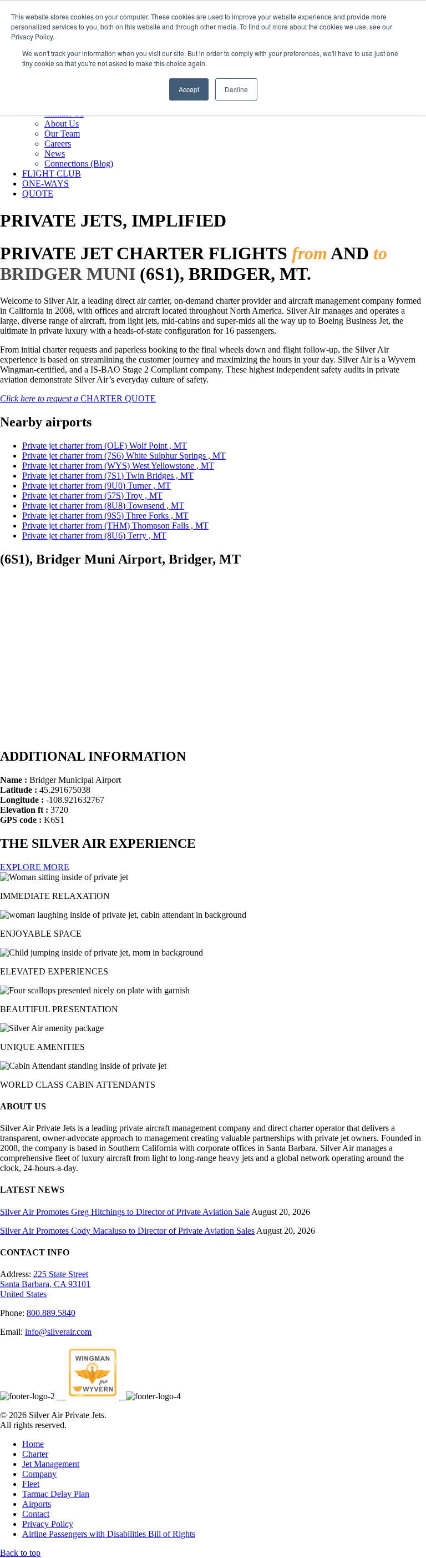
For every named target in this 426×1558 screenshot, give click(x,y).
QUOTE (37, 193)
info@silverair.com (58, 1331)
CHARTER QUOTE (78, 398)
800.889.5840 (51, 1313)
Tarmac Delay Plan (55, 1494)
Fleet (30, 1484)
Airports (36, 1504)
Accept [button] (189, 89)
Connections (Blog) (78, 163)
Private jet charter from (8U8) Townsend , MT (103, 505)
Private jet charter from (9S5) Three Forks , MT (105, 515)
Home (33, 1444)
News (54, 153)
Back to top (20, 1552)
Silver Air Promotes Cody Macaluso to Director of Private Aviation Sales (127, 1230)
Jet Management (50, 1464)
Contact (35, 1514)
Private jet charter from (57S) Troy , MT (92, 495)
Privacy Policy (47, 1524)
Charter (35, 1454)
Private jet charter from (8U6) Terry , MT (94, 535)
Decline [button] (236, 89)
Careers (57, 143)
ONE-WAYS (45, 183)
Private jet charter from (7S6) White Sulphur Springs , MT (124, 455)
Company (39, 1474)
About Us (61, 123)
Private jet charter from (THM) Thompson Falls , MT (115, 525)
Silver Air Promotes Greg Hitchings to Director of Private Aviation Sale (125, 1212)
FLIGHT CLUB (51, 173)
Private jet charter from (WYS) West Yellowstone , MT (118, 465)
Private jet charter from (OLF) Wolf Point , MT (104, 445)
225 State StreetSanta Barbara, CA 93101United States (45, 1284)
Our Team (62, 133)
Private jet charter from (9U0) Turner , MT (96, 485)
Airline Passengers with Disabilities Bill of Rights (108, 1534)
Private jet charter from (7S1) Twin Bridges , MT (108, 475)
